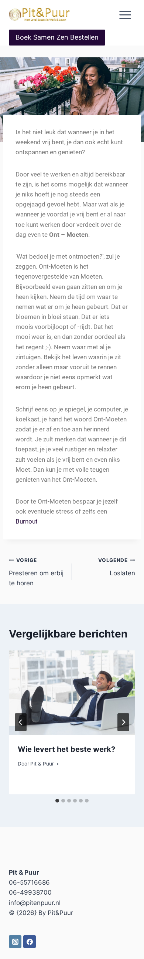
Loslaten (116, 567)
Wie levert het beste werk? (66, 749)
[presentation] (72, 692)
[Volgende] (123, 722)
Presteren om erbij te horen (36, 572)
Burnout (27, 521)
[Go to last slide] (21, 722)
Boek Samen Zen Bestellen (57, 37)
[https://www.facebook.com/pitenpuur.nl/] (29, 941)
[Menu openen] (125, 15)
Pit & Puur (42, 764)
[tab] (57, 800)
